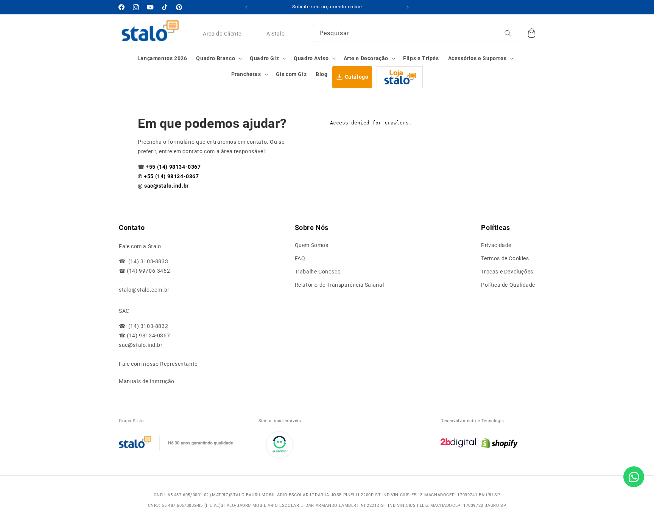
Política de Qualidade (508, 285)
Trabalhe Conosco (318, 272)
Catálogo (357, 77)
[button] (218, 58)
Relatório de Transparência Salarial (339, 285)
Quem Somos (312, 245)
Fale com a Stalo (140, 246)
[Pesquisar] (508, 33)
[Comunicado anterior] (246, 7)
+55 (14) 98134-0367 (173, 167)
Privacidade (496, 245)
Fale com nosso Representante (158, 364)
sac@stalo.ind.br (166, 186)
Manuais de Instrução (146, 381)
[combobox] (414, 33)
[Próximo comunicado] (407, 7)
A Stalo (275, 33)
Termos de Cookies (505, 258)
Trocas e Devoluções (507, 272)
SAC (124, 311)
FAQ (300, 258)
